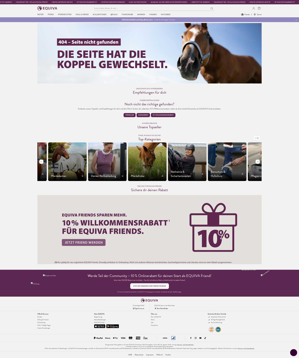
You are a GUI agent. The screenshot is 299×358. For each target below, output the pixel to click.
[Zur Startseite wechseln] (47, 8)
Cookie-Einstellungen (43, 328)
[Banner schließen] (296, 20)
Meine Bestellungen (100, 319)
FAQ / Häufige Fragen (44, 325)
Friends (247, 14)
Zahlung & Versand (42, 319)
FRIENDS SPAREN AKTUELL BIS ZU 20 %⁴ (137, 19)
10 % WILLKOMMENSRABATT (163, 115)
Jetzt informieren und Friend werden (149, 286)
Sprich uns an (139, 308)
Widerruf (159, 355)
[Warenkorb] (259, 8)
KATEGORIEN (143, 115)
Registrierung (98, 317)
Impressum (150, 355)
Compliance (154, 325)
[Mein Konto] (253, 8)
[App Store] (99, 326)
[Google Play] (112, 326)
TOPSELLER (129, 115)
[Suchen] (212, 8)
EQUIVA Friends (99, 322)
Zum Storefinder (162, 308)
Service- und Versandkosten (185, 344)
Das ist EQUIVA (156, 317)
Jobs (152, 322)
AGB (130, 355)
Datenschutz (139, 355)
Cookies (168, 355)
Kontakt (39, 317)
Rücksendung (41, 322)
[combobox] (152, 8)
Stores (259, 14)
